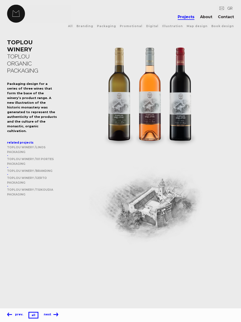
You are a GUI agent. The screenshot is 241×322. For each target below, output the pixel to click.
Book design (222, 26)
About (206, 17)
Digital (152, 26)
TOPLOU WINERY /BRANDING (29, 171)
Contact (226, 17)
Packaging (106, 26)
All (70, 26)
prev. (18, 314)
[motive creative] (39, 14)
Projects (186, 17)
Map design (197, 26)
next (47, 314)
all (33, 315)
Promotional (131, 26)
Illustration (172, 26)
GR (230, 8)
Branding (84, 26)
